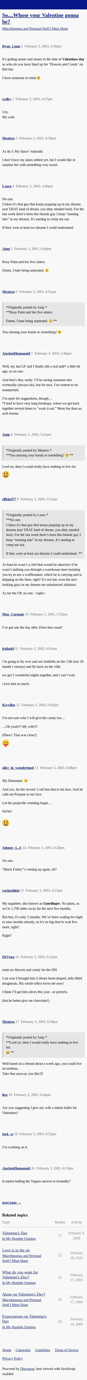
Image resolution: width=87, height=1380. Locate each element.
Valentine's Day (14, 1233)
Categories (23, 1350)
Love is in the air (16, 1250)
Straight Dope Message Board (23, 4)
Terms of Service (67, 1350)
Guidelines (42, 1350)
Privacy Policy (12, 1358)
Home (6, 1350)
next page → (11, 1202)
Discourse (27, 1369)
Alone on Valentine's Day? (23, 1294)
